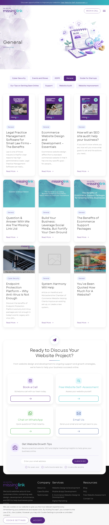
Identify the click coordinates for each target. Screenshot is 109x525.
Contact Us (88, 499)
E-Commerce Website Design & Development (66, 496)
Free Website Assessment (94, 495)
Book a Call (92, 11)
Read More (10, 171)
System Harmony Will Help (54, 285)
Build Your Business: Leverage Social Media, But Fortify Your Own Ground (54, 225)
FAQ (85, 491)
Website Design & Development (66, 488)
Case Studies (43, 491)
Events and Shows (40, 78)
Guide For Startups (88, 78)
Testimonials (42, 495)
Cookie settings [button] (16, 520)
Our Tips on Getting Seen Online (24, 85)
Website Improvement (89, 85)
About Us (41, 488)
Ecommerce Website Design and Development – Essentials (53, 140)
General (69, 78)
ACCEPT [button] (37, 520)
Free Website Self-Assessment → (74, 2)
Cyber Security (19, 78)
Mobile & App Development (64, 491)
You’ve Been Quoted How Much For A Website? (86, 289)
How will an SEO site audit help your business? (88, 136)
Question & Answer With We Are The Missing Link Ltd (17, 223)
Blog (85, 488)
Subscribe (80, 461)
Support (49, 85)
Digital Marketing (59, 501)
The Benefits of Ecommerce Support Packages (88, 223)
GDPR (57, 78)
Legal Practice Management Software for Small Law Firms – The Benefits (18, 140)
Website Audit (65, 85)
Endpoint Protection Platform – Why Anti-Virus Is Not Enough (17, 291)
